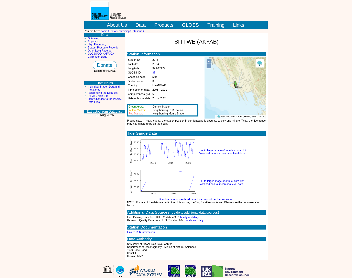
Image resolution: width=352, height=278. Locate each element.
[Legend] (260, 63)
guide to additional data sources (195, 212)
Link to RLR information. (141, 232)
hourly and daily (189, 217)
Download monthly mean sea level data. (221, 153)
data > (115, 31)
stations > (139, 31)
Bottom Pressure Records (103, 47)
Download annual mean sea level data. (221, 184)
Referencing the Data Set (103, 92)
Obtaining (93, 38)
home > (106, 31)
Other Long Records (99, 50)
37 (153, 72)
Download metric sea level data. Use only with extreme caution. (196, 199)
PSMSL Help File (98, 95)
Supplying (93, 41)
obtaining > (126, 31)
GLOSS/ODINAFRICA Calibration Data (101, 55)
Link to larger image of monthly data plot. (222, 150)
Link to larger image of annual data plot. (221, 180)
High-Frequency (97, 44)
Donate (104, 65)
